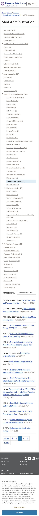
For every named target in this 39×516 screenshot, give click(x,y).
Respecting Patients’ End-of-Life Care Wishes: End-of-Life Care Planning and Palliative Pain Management (19, 392)
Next (6, 443)
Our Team (23, 461)
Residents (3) (8, 267)
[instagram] (37, 459)
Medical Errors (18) (12, 185)
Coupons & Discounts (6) (14, 121)
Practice (16, 13)
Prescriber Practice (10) (12, 257)
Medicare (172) (9, 81)
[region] (19, 495)
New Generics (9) (12, 195)
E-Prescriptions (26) (13, 144)
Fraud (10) (7, 60)
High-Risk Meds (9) (12, 164)
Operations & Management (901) (16, 94)
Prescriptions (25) (12, 205)
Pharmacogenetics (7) (13, 201)
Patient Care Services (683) (13, 244)
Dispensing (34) (11, 128)
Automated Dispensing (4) (15, 97)
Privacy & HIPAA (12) (13, 208)
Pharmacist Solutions (7, 473)
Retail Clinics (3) (11, 224)
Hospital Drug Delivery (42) (15, 168)
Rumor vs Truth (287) (11, 271)
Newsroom (23, 465)
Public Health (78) (12, 211)
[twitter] (29, 459)
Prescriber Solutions (26, 473)
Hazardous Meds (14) (13, 161)
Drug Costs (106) (12, 138)
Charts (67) (7, 47)
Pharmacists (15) (9, 247)
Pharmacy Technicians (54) (13, 254)
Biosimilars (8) (11, 107)
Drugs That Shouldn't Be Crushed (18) (19, 141)
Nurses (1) (7, 87)
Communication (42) (13, 114)
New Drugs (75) (11, 191)
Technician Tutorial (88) (12, 284)
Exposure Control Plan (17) (15, 151)
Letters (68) (8, 77)
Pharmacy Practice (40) (11, 251)
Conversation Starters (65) (13, 54)
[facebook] (26, 459)
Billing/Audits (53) (12, 101)
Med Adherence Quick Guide (20, 361)
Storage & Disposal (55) (14, 234)
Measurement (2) (12, 178)
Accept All (19, 512)
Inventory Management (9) (15, 174)
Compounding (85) (12, 117)
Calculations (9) (11, 111)
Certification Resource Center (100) (16, 44)
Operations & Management (11, 15)
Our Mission (5, 461)
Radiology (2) (8, 264)
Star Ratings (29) (12, 230)
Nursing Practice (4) (10, 91)
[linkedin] (33, 459)
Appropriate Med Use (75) (12, 37)
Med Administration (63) (15, 181)
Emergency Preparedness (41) (16, 148)
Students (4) (8, 281)
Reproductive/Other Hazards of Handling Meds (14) (20, 216)
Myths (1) (7, 84)
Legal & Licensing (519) (11, 74)
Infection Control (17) (11, 64)
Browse (9, 13)
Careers (3, 465)
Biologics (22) (10, 104)
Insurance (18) (11, 171)
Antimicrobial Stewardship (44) (14, 34)
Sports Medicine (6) (10, 277)
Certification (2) (9, 40)
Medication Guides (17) (14, 188)
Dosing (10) (10, 134)
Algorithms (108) (9, 30)
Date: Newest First (25, 293)
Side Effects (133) (10, 274)
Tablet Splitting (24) (13, 237)
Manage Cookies (19, 507)
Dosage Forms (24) (12, 131)
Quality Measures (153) (12, 261)
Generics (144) (11, 154)
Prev (6, 438)
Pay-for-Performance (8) (14, 198)
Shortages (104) (11, 227)
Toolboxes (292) (9, 287)
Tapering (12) (10, 240)
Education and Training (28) (13, 57)
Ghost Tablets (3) (12, 158)
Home (4, 13)
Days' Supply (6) (11, 124)
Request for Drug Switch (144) (16, 220)
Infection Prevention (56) (12, 67)
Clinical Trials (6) (9, 50)
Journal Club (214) (10, 71)
